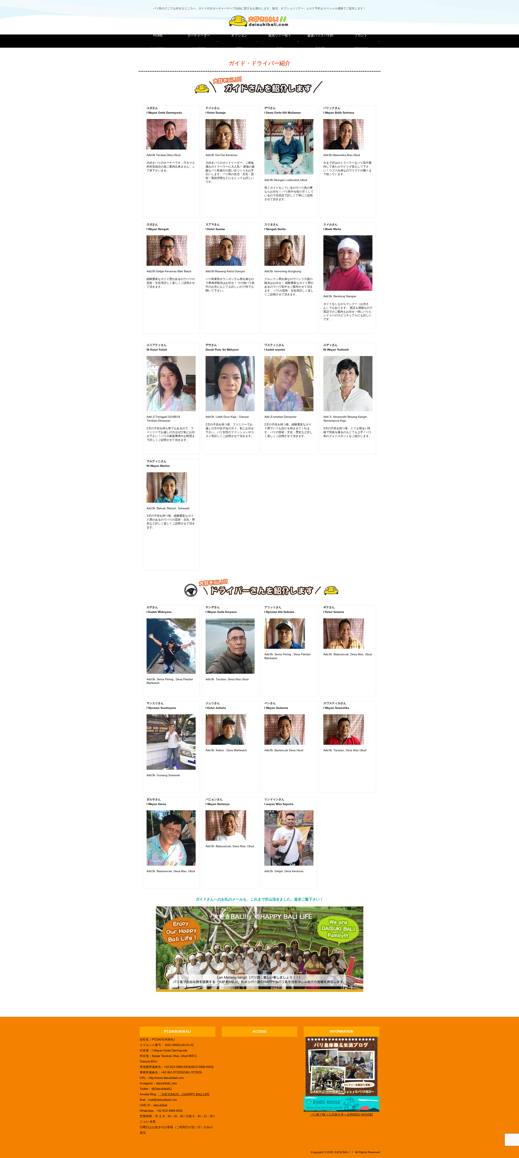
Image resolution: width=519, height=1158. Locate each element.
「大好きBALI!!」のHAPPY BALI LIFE (183, 1094)
